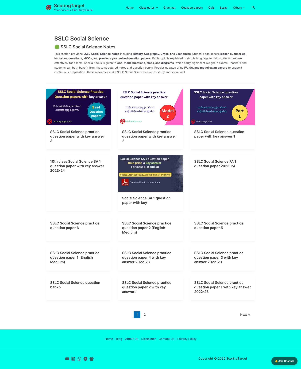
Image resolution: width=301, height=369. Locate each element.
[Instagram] (73, 359)
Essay (223, 7)
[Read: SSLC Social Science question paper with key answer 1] (222, 106)
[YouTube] (67, 359)
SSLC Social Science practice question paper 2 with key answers (146, 287)
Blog (119, 339)
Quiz (211, 7)
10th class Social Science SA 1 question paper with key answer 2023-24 (77, 166)
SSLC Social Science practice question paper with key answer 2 (149, 136)
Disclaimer (148, 339)
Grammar (169, 7)
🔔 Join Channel (284, 361)
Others (237, 7)
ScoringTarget (69, 5)
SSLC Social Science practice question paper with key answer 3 (77, 136)
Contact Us (166, 339)
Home (130, 7)
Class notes (147, 7)
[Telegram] (85, 359)
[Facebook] (92, 359)
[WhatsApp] (79, 359)
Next (245, 314)
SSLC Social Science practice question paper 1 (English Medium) (74, 257)
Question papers (192, 7)
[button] (156, 7)
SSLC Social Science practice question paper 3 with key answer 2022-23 (219, 257)
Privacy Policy (186, 339)
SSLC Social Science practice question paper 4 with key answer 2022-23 (146, 257)
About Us (131, 339)
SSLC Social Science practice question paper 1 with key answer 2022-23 (222, 287)
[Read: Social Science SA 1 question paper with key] (150, 173)
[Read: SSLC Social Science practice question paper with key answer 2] (150, 106)
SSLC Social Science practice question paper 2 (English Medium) (146, 227)
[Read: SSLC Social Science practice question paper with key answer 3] (78, 106)
